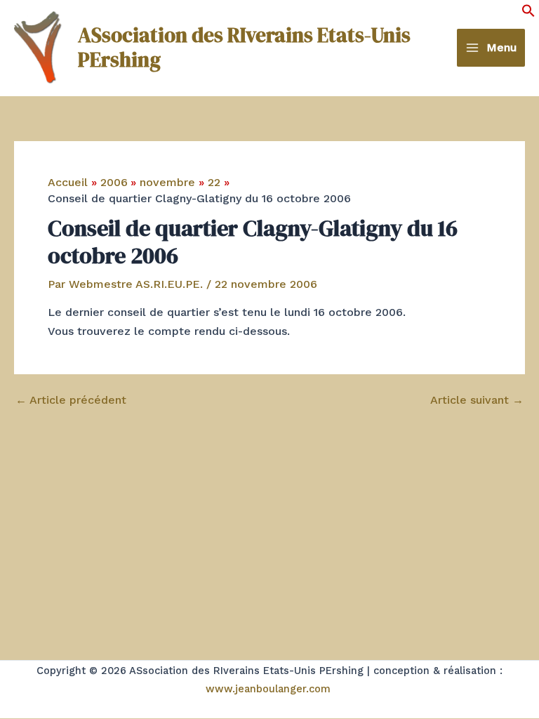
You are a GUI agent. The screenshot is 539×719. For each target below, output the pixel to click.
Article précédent (70, 400)
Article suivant (477, 400)
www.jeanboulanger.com (268, 688)
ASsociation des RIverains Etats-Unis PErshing (244, 47)
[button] (528, 13)
